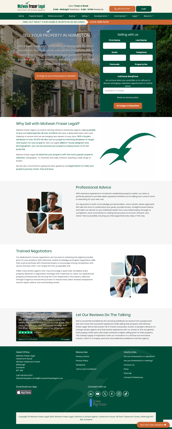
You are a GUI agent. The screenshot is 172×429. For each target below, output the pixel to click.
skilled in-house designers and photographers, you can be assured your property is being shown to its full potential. (52, 146)
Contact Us (129, 365)
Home (21, 16)
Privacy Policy (82, 360)
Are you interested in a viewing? (138, 360)
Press (126, 369)
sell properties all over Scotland (42, 133)
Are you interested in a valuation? (139, 356)
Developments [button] (101, 16)
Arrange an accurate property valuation (56, 75)
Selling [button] (85, 16)
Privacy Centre (82, 356)
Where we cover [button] (55, 16)
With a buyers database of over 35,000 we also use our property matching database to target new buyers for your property (55, 139)
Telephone (141, 52)
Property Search (36, 16)
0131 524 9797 (123, 8)
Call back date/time (128, 76)
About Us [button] (148, 16)
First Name (114, 40)
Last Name (141, 40)
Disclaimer (80, 365)
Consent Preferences (133, 377)
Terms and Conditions (86, 369)
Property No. (141, 64)
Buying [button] (72, 16)
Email (114, 52)
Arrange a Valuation (128, 105)
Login (143, 8)
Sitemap (128, 373)
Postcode (114, 64)
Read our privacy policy (128, 97)
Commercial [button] (120, 16)
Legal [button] (134, 16)
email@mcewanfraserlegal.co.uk (47, 378)
